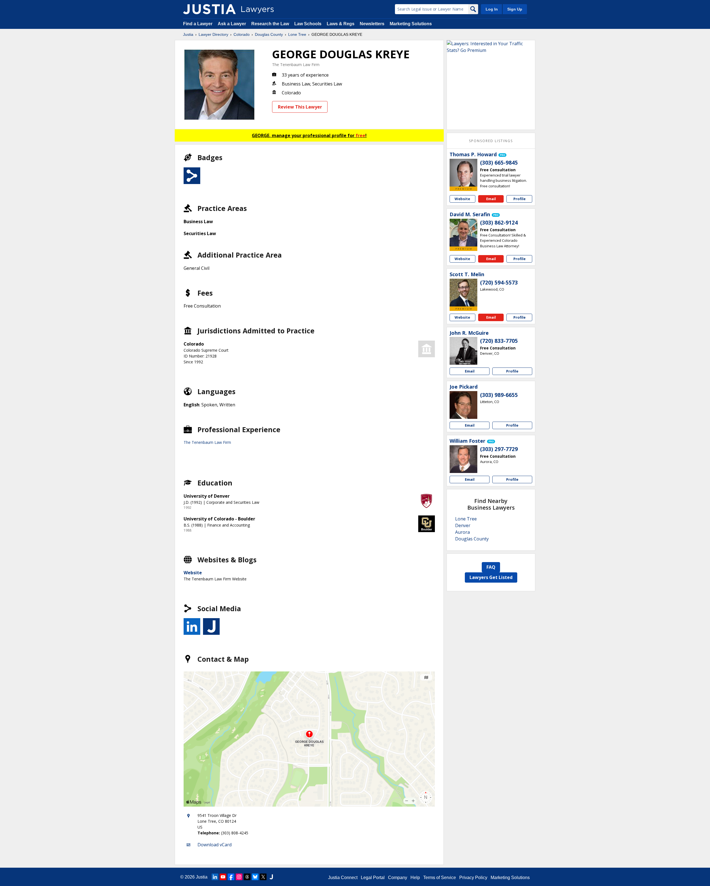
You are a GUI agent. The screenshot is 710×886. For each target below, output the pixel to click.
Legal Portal (373, 877)
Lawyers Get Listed (491, 577)
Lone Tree (297, 34)
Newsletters (372, 23)
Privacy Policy (473, 877)
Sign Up (514, 9)
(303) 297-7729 (499, 449)
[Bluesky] (255, 877)
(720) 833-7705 (499, 340)
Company (397, 877)
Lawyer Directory (213, 34)
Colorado (242, 34)
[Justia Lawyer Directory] (209, 9)
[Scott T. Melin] (463, 292)
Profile (519, 198)
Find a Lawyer (197, 23)
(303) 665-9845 (499, 162)
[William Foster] (463, 459)
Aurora (462, 532)
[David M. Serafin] (463, 232)
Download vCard (214, 845)
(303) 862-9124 (499, 222)
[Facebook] (231, 877)
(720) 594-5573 (499, 282)
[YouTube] (223, 877)
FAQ (490, 567)
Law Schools (307, 23)
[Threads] (247, 877)
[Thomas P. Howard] (463, 173)
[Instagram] (239, 877)
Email (491, 198)
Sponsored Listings (491, 141)
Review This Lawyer (300, 107)
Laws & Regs (340, 23)
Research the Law (270, 23)
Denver (462, 525)
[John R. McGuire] (463, 351)
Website (193, 573)
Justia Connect (342, 877)
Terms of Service (439, 877)
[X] (263, 877)
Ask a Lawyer (232, 23)
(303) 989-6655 (499, 395)
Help (415, 877)
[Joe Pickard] (463, 405)
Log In (492, 9)
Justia (188, 34)
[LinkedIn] (215, 877)
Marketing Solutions (411, 23)
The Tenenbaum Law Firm (296, 64)
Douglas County (269, 34)
